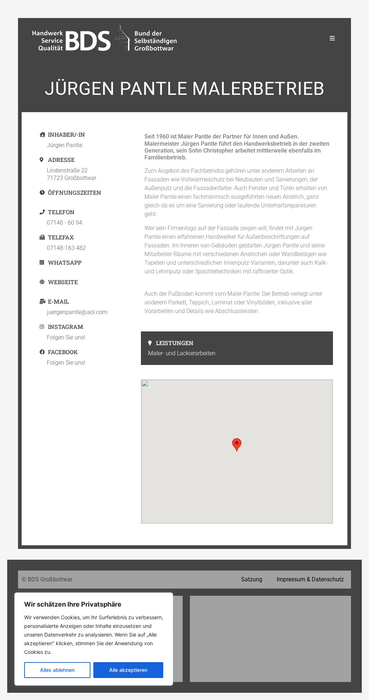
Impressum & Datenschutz (310, 579)
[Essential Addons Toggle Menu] (332, 38)
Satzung (251, 579)
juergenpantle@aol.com (77, 312)
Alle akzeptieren (128, 670)
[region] (93, 639)
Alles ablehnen (57, 670)
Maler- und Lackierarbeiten (181, 353)
